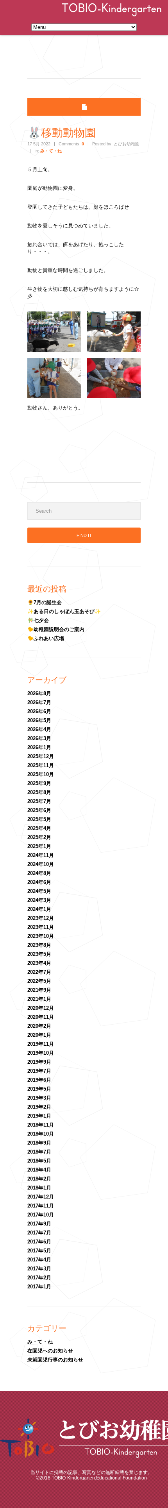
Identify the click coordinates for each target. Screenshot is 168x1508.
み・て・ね (51, 150)
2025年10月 (40, 774)
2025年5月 (39, 819)
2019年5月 (39, 1089)
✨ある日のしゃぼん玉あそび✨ (64, 611)
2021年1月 (39, 999)
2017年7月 (39, 1233)
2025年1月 (39, 846)
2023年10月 (40, 936)
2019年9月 (39, 1062)
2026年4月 (39, 729)
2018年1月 (39, 1188)
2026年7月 (39, 702)
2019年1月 (39, 1116)
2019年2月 (39, 1107)
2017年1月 (39, 1287)
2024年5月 (39, 891)
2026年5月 (39, 720)
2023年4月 (39, 963)
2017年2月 (39, 1278)
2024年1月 (39, 909)
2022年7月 (39, 972)
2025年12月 (40, 756)
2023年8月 (39, 945)
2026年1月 (39, 747)
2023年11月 (40, 927)
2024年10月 (40, 864)
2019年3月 (39, 1098)
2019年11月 (40, 1044)
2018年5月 (39, 1161)
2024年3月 (39, 900)
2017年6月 (39, 1242)
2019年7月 (39, 1071)
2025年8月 (39, 792)
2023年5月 (39, 954)
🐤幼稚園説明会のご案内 (55, 629)
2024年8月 (39, 873)
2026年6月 (39, 711)
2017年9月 (39, 1224)
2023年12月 (40, 918)
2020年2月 (39, 1026)
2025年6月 (39, 810)
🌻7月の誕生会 (44, 602)
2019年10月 (40, 1053)
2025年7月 (39, 801)
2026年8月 (39, 693)
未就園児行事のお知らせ (55, 1360)
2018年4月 (39, 1170)
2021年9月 (39, 990)
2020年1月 (39, 1035)
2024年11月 (40, 855)
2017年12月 (40, 1197)
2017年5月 (39, 1251)
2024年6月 (39, 882)
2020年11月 (40, 1017)
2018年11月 (40, 1125)
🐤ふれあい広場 (45, 638)
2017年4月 (39, 1260)
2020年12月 (40, 1008)
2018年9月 (39, 1143)
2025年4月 (39, 828)
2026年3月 (39, 738)
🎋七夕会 (38, 620)
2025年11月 (40, 765)
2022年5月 (39, 981)
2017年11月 (40, 1206)
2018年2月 (39, 1179)
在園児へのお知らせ (50, 1351)
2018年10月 (40, 1134)
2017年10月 (40, 1215)
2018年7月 (39, 1152)
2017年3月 (39, 1269)
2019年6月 (39, 1080)
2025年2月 (39, 837)
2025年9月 (39, 783)
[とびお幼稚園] (111, 17)
